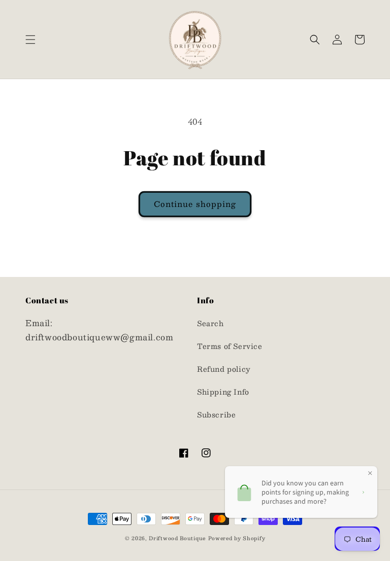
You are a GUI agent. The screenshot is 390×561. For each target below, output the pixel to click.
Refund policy (224, 369)
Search (210, 323)
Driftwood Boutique (177, 538)
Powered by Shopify (237, 538)
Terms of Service (230, 346)
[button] (30, 39)
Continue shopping (195, 203)
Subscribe (216, 414)
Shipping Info (223, 391)
